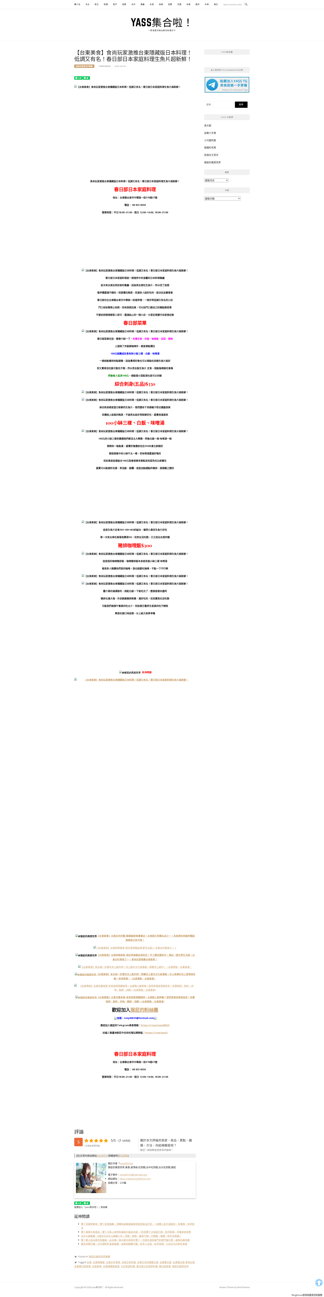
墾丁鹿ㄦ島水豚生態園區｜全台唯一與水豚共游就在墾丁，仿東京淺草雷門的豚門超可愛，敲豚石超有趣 (135, 1240)
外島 (207, 4)
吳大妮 (207, 125)
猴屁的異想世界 (180, 1266)
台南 (152, 4)
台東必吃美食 (113, 1262)
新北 (97, 4)
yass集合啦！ (162, 22)
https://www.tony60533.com (135, 1178)
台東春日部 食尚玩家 (184, 1262)
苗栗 (124, 4)
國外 (198, 4)
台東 (188, 4)
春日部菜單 (165, 1266)
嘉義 (143, 4)
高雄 (161, 4)
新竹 (115, 4)
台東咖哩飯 (99, 1262)
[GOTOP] (318, 1282)
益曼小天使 (210, 132)
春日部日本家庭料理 (147, 1266)
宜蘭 (170, 4)
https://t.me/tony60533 (155, 1025)
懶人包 (77, 4)
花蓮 (179, 4)
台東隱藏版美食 (111, 1266)
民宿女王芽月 (211, 154)
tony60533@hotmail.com (133, 1174)
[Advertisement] (135, 241)
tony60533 (105, 66)
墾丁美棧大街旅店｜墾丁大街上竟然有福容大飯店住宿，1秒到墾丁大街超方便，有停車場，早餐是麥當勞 (136, 1231)
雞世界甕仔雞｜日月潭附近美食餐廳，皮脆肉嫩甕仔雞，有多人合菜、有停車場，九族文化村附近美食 (134, 1243)
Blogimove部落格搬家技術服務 (307, 1294)
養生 (216, 4)
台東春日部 (165, 1262)
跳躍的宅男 (210, 147)
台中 (133, 4)
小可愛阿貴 (210, 140)
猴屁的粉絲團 (144, 1010)
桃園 (106, 4)
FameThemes (243, 1287)
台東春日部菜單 (82, 1266)
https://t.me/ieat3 (156, 1032)
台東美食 (97, 1266)
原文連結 (123, 1155)
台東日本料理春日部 (147, 1262)
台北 (88, 4)
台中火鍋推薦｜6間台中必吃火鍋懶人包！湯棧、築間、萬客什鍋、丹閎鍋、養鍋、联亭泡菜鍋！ (131, 1236)
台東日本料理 (129, 1262)
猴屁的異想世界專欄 (84, 66)
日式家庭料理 (128, 1266)
